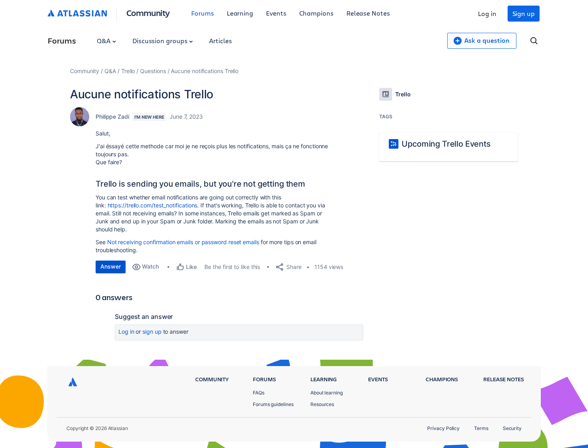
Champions (316, 13)
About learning (326, 393)
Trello (128, 71)
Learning (240, 13)
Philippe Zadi (112, 116)
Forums (202, 13)
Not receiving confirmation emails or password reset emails (183, 242)
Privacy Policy (443, 428)
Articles (220, 40)
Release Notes (368, 13)
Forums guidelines (273, 404)
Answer (110, 266)
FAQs (258, 393)
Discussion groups (160, 40)
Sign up (523, 13)
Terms (481, 428)
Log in (487, 13)
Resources (322, 404)
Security (512, 428)
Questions (153, 71)
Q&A (104, 40)
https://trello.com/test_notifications (153, 205)
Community (148, 12)
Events (276, 13)
